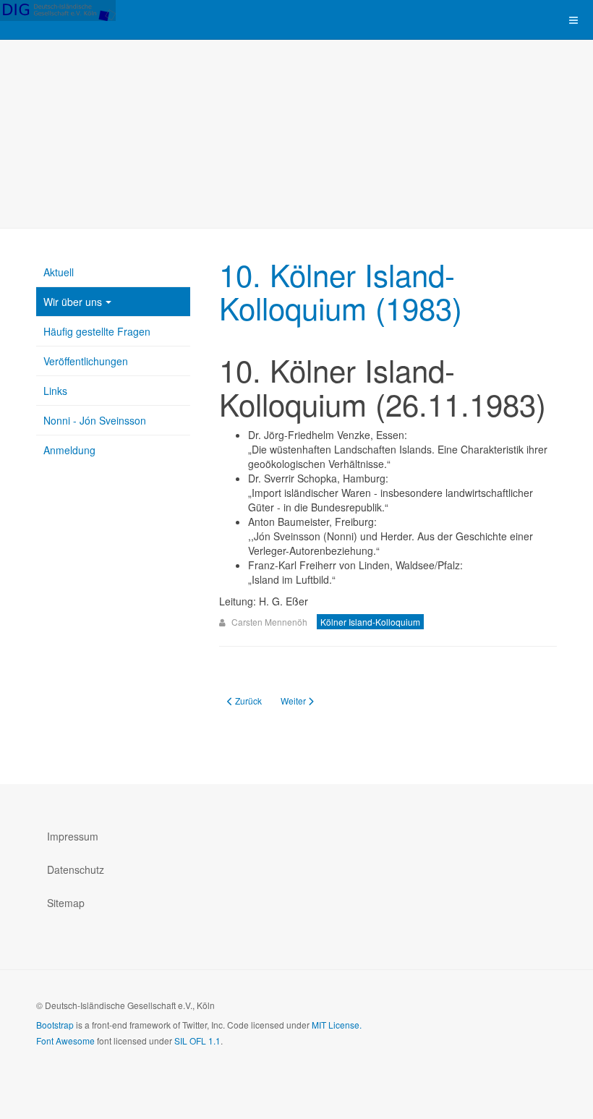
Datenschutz (75, 869)
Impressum (72, 836)
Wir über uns (72, 301)
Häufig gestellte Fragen (96, 331)
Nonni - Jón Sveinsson (94, 420)
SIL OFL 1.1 (197, 1040)
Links (55, 390)
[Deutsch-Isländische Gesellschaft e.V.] (58, 10)
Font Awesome (65, 1040)
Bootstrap (55, 1024)
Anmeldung (69, 450)
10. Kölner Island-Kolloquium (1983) (340, 290)
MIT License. (337, 1024)
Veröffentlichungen (85, 361)
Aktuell (58, 272)
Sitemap (66, 902)
